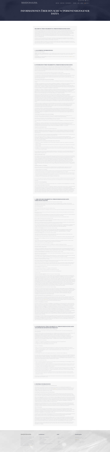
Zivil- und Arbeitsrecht (43, 439)
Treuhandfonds (42, 442)
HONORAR (74, 3)
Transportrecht (42, 438)
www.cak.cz (30, 445)
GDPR (78, 3)
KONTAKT (81, 3)
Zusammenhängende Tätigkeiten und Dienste (46, 443)
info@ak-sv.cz (71, 56)
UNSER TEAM (62, 3)
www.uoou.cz (45, 299)
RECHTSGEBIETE (68, 3)
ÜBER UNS (57, 3)
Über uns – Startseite (61, 437)
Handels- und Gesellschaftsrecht (44, 437)
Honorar (59, 441)
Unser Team (59, 438)
